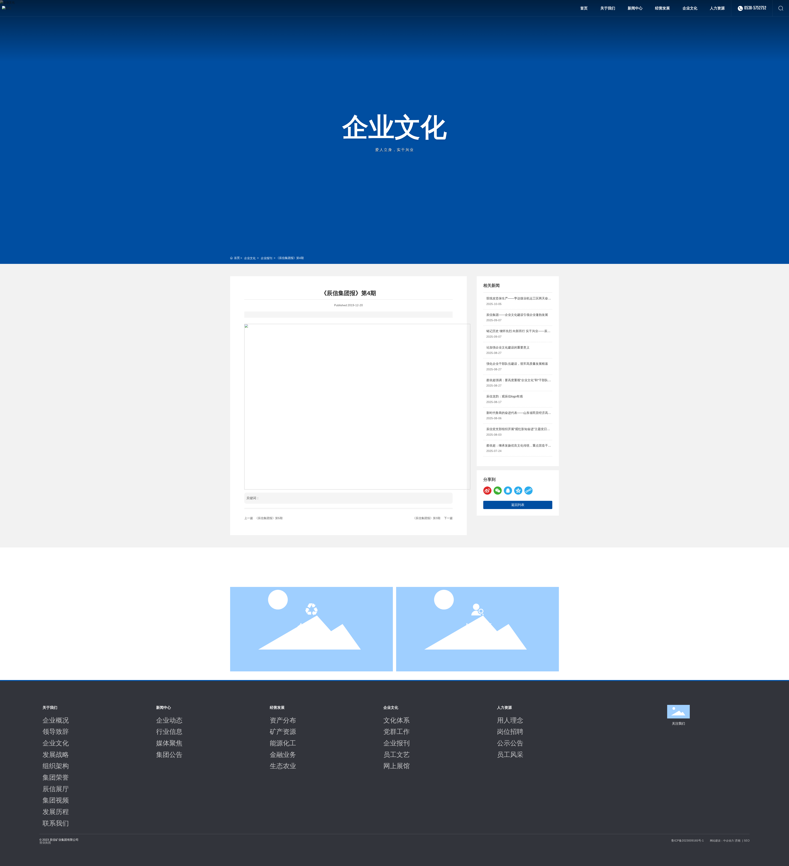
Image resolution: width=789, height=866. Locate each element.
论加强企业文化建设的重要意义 (507, 347)
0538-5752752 (755, 8)
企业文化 (394, 127)
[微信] (498, 490)
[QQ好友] (508, 490)
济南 (738, 840)
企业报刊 (266, 258)
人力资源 (477, 626)
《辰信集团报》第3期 (426, 518)
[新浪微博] (487, 490)
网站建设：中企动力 (722, 840)
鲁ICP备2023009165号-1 (687, 840)
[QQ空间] (518, 490)
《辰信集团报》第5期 (269, 518)
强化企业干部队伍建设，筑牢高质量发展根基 (517, 363)
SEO (747, 840)
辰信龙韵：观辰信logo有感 (504, 396)
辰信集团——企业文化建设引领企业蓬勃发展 (517, 314)
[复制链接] (528, 490)
